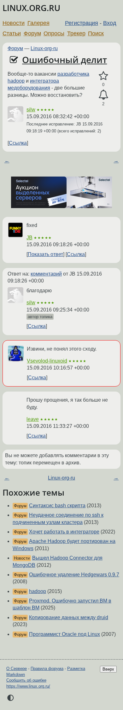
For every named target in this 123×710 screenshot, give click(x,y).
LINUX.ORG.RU (31, 8)
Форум (32, 33)
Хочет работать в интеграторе (64, 531)
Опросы (54, 33)
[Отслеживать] (103, 95)
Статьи (12, 33)
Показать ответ (45, 254)
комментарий (46, 273)
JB (29, 237)
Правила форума (47, 668)
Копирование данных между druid (68, 617)
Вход (109, 23)
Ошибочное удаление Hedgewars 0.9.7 (74, 574)
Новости (14, 23)
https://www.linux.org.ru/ (28, 686)
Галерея (38, 23)
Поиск (96, 33)
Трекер (76, 33)
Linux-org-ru (44, 48)
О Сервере (16, 668)
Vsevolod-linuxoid (47, 361)
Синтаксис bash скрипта (57, 505)
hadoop (37, 591)
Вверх (108, 669)
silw (30, 109)
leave (32, 419)
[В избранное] (103, 76)
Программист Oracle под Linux (64, 634)
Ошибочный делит (64, 60)
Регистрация (81, 23)
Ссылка (18, 143)
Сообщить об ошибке (26, 680)
